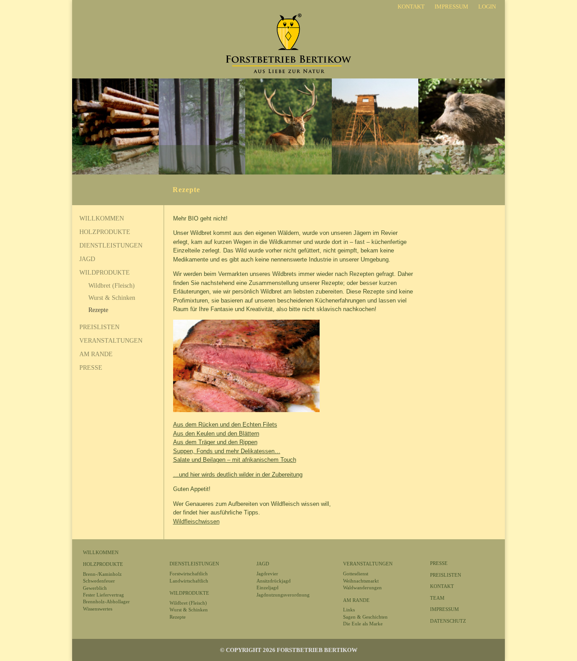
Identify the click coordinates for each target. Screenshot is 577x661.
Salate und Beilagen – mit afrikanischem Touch (234, 459)
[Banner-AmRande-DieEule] (288, 173)
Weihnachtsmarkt (361, 580)
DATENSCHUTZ (448, 621)
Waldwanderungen (362, 587)
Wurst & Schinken (111, 297)
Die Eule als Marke (363, 623)
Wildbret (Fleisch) (111, 285)
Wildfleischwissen (196, 521)
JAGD (87, 259)
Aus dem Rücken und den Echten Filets (225, 424)
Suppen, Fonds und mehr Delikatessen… (226, 451)
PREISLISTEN (99, 327)
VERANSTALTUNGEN (110, 341)
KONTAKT (411, 7)
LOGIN (487, 7)
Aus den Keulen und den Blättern (216, 433)
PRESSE (90, 368)
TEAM (437, 598)
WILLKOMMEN (101, 219)
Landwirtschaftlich (188, 580)
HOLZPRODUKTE (104, 232)
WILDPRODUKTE (104, 273)
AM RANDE (96, 354)
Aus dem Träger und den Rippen (215, 442)
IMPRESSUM (451, 7)
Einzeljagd (267, 587)
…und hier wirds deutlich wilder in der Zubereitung (237, 474)
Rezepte (98, 310)
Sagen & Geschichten (365, 617)
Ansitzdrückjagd (273, 580)
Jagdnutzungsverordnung (283, 594)
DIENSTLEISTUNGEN (110, 246)
